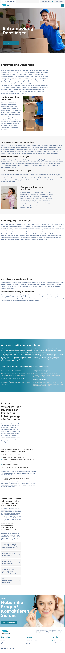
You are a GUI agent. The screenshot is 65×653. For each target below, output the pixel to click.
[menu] (62, 5)
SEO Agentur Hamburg (13, 650)
